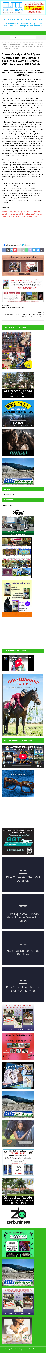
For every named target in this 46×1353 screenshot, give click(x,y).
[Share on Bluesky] (38, 250)
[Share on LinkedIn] (11, 250)
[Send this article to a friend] (19, 250)
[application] (23, 756)
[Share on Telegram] (34, 250)
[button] (43, 32)
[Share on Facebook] (4, 250)
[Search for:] (23, 37)
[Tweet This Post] (8, 250)
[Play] (5, 766)
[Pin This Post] (15, 250)
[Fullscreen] (41, 766)
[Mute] (38, 766)
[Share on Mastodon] (30, 250)
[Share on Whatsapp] (26, 250)
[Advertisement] (23, 230)
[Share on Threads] (42, 250)
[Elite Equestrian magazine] (23, 14)
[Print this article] (23, 250)
